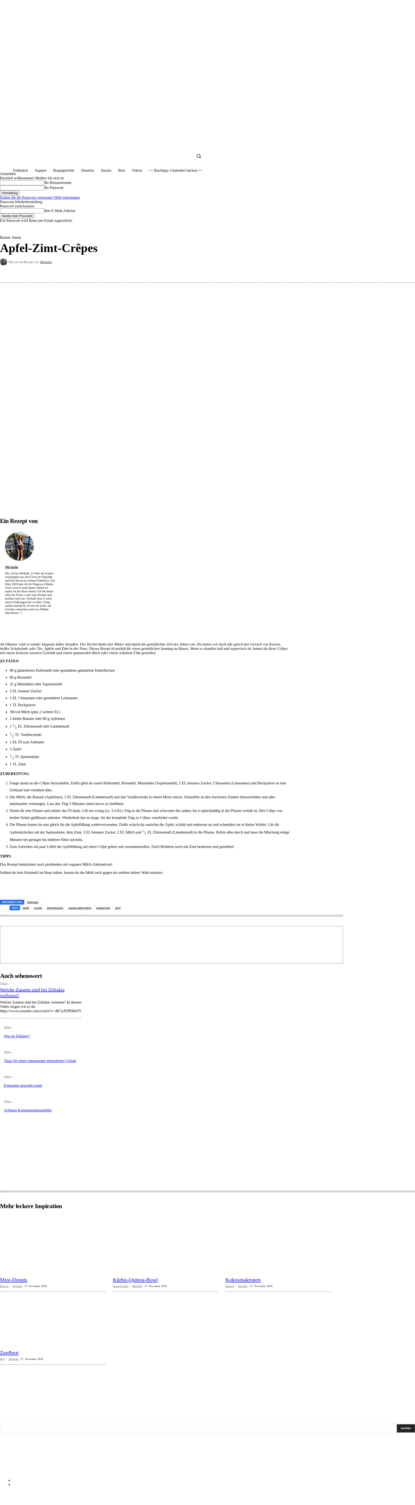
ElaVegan (32, 902)
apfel (26, 908)
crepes (38, 908)
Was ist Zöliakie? (17, 1036)
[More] (407, 271)
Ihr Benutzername (58, 183)
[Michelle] (4, 261)
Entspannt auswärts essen (23, 1085)
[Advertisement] (94, 944)
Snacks (16, 237)
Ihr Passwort (53, 188)
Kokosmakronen (243, 1280)
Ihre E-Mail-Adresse (59, 211)
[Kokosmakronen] (278, 1243)
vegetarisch (103, 908)
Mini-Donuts (13, 1280)
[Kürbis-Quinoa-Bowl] (166, 1243)
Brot (2, 1359)
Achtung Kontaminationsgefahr (28, 1110)
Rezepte (5, 237)
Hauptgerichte (120, 1286)
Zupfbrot (9, 1353)
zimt (118, 908)
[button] (198, 156)
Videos (3, 983)
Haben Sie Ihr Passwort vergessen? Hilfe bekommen (40, 197)
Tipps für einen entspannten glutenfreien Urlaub (40, 1061)
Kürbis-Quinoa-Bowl (135, 1280)
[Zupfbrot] (53, 1316)
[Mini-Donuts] (53, 1243)
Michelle (46, 262)
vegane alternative (79, 908)
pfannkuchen (55, 908)
